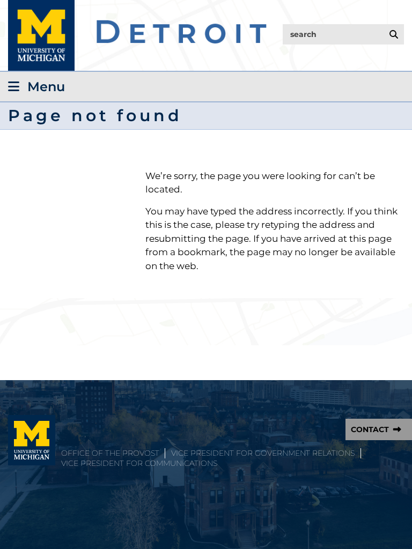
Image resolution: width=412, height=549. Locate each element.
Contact (370, 429)
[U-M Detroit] (137, 35)
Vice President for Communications (139, 463)
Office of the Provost (110, 453)
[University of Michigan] (31, 440)
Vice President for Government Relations (263, 453)
